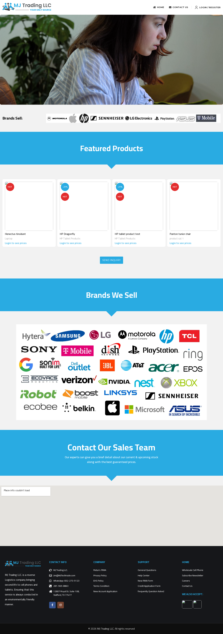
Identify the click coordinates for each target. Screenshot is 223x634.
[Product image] (29, 206)
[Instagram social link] (60, 605)
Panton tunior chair (15, 233)
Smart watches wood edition (131, 233)
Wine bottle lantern (180, 233)
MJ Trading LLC (105, 628)
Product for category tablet (75, 233)
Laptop (173, 238)
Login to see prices (16, 243)
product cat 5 (67, 238)
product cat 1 (12, 238)
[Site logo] (26, 7)
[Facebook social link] (52, 605)
